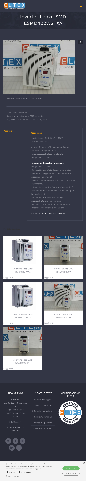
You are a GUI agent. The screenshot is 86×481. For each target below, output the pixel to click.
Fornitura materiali (43, 417)
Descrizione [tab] (8, 131)
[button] (80, 42)
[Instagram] (22, 441)
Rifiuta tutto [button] (71, 473)
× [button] (84, 463)
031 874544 (15, 427)
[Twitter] (8, 441)
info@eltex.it (15, 422)
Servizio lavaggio (43, 399)
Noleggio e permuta (43, 423)
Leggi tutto (8, 277)
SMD (45, 119)
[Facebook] (15, 441)
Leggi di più (38, 469)
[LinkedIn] (12, 448)
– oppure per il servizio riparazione (47, 163)
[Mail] (19, 448)
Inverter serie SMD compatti (30, 116)
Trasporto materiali (43, 428)
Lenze (38, 119)
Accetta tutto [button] (71, 468)
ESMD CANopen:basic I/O (22, 119)
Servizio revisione (43, 405)
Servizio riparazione (43, 411)
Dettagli (23, 251)
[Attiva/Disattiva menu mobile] (81, 7)
